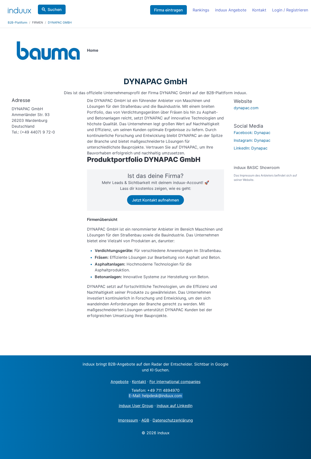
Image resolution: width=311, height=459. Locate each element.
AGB (145, 420)
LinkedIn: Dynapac (251, 148)
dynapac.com (246, 107)
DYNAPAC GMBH (60, 22)
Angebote (120, 381)
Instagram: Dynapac (252, 140)
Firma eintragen (168, 10)
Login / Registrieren (290, 10)
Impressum (128, 420)
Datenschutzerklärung (173, 420)
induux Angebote (230, 10)
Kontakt (259, 10)
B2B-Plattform (17, 22)
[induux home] (19, 9)
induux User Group (136, 405)
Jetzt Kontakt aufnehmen (155, 200)
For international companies (174, 381)
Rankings (201, 10)
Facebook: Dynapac (252, 132)
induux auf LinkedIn (174, 405)
